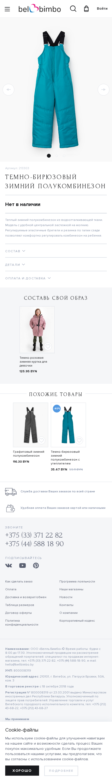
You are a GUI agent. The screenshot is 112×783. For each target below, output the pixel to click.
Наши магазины (71, 589)
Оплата (10, 589)
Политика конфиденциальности (21, 623)
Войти (100, 8)
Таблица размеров (19, 605)
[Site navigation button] (7, 10)
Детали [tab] (12, 265)
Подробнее (61, 771)
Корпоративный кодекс (77, 621)
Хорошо (22, 770)
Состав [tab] (12, 251)
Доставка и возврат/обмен (25, 597)
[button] (8, 90)
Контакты (66, 605)
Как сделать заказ (19, 582)
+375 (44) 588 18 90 (34, 543)
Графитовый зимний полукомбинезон (28, 454)
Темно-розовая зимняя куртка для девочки (33, 362)
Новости (65, 597)
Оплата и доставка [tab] (25, 278)
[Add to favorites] (48, 346)
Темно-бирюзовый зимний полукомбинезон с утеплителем (65, 458)
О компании (68, 613)
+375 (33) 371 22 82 (34, 535)
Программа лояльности (77, 582)
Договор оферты (18, 613)
